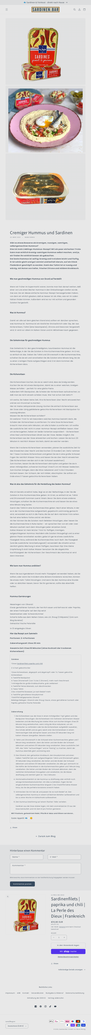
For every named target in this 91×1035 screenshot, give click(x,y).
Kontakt (26, 993)
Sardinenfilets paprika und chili (30, 663)
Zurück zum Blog (46, 836)
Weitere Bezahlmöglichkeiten (68, 957)
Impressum (10, 993)
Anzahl (53, 933)
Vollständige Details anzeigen (70, 970)
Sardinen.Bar (63, 1029)
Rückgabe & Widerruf (54, 993)
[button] (6, 9)
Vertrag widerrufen (56, 998)
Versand (62, 927)
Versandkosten (37, 993)
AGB (18, 993)
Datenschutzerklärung (75, 993)
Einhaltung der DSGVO (36, 998)
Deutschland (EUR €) (16, 1026)
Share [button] (15, 827)
